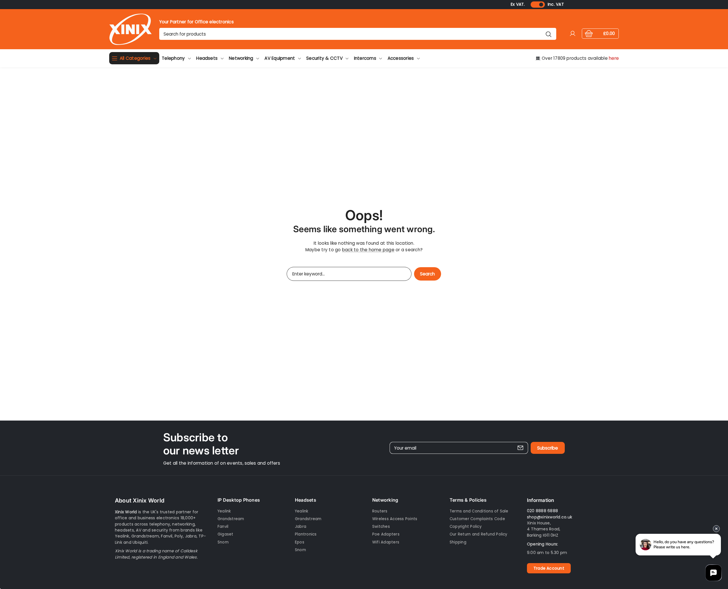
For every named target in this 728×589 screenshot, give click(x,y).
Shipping (458, 542)
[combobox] (357, 34)
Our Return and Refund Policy (478, 534)
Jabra (300, 526)
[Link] (130, 29)
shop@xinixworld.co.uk (549, 517)
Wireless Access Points (394, 519)
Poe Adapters (386, 534)
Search (427, 274)
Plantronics (306, 534)
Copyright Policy (465, 526)
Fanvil (223, 526)
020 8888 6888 (542, 511)
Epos (299, 542)
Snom (223, 542)
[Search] (548, 34)
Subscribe (547, 448)
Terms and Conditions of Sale (479, 511)
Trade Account (548, 568)
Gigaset (225, 534)
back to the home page (368, 250)
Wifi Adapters (385, 542)
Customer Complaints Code (477, 519)
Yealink (224, 511)
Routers (380, 511)
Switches (381, 526)
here (614, 58)
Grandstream (231, 519)
